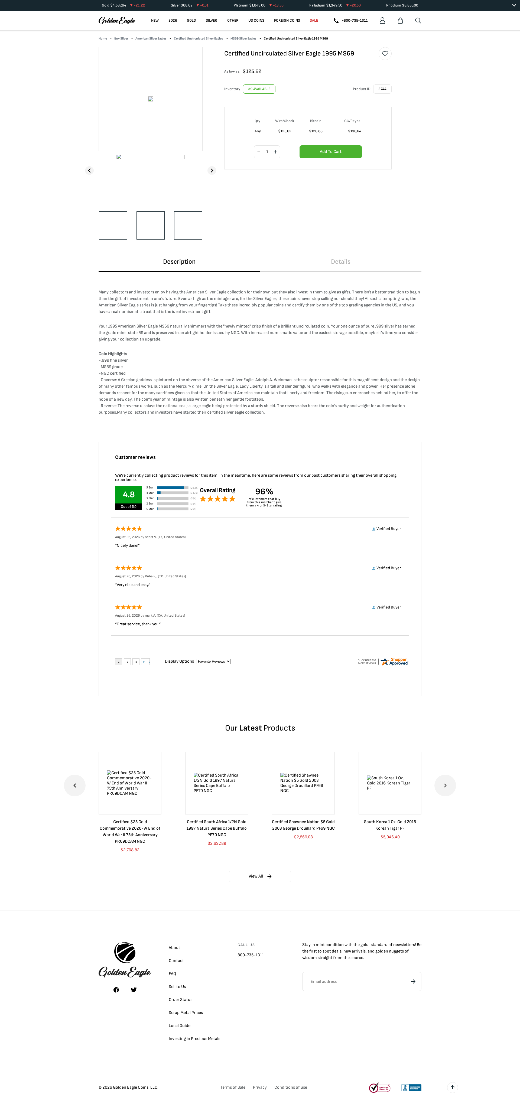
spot (327, 951)
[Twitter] (133, 989)
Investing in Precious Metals (194, 1038)
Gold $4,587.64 (123, 5)
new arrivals (354, 951)
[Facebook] (116, 989)
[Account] (382, 20)
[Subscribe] (413, 981)
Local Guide (179, 1025)
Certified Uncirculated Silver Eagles (198, 39)
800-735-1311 (251, 955)
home (103, 39)
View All (256, 876)
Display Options (179, 661)
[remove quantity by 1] (258, 152)
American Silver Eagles (151, 39)
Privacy (260, 1087)
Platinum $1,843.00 (259, 5)
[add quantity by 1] (275, 152)
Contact (176, 960)
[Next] (211, 170)
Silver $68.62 (189, 5)
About (174, 947)
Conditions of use (290, 1087)
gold (364, 944)
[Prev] (89, 170)
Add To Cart (331, 151)
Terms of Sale (232, 1087)
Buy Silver (121, 39)
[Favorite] (385, 53)
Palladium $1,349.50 (335, 5)
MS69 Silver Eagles (243, 39)
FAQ (172, 973)
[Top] (452, 1087)
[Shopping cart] (400, 20)
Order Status (180, 999)
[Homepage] (117, 20)
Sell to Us (177, 986)
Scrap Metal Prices (186, 1012)
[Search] (418, 20)
